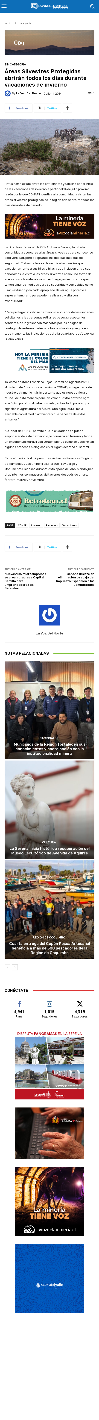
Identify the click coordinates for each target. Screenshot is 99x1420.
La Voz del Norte (28, 93)
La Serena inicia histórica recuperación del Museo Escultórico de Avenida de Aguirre (49, 850)
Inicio (8, 23)
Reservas (52, 525)
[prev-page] (7, 967)
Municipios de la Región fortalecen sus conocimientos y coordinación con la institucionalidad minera (49, 749)
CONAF (22, 525)
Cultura (49, 842)
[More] (67, 108)
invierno (36, 525)
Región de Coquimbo (49, 937)
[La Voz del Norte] (8, 93)
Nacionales (49, 738)
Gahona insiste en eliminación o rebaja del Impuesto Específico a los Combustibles (75, 579)
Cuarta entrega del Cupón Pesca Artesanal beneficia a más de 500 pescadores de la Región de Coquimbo (49, 948)
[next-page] (15, 967)
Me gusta (19, 1001)
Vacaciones (69, 525)
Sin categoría (23, 23)
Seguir (50, 1001)
